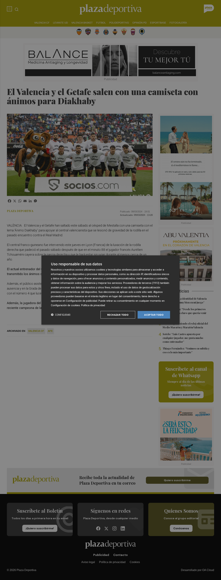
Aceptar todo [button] (154, 314)
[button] (60, 315)
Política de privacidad (93, 305)
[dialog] (110, 290)
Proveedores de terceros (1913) (141, 283)
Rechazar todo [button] (117, 314)
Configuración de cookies (65, 305)
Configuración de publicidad (81, 300)
